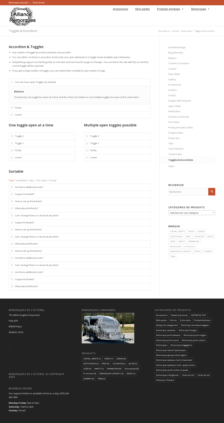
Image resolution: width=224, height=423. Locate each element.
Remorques (198, 9)
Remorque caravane (19, 2)
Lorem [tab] (18, 114)
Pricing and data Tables (180, 127)
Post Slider (174, 122)
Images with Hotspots (179, 100)
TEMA (172, 256)
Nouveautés (175, 246)
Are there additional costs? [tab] (29, 187)
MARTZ (181, 241)
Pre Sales (42, 180)
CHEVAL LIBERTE (177, 231)
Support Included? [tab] (24, 194)
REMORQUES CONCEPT (180, 251)
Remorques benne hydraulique (171, 350)
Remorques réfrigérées (167, 375)
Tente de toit (38, 2)
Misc (32, 180)
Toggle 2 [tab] (19, 136)
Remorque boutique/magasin (195, 325)
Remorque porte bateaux (168, 335)
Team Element (175, 148)
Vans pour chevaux (165, 380)
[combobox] (191, 212)
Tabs (171, 143)
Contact (172, 68)
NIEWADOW (193, 241)
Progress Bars (175, 132)
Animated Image (177, 47)
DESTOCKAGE (176, 236)
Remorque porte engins (195, 335)
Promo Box (174, 138)
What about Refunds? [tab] (26, 208)
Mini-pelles (142, 9)
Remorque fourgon (188, 330)
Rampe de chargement (167, 325)
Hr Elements (174, 84)
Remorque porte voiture (193, 340)
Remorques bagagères (181, 345)
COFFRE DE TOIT (198, 315)
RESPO (198, 251)
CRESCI (191, 231)
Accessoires (120, 9)
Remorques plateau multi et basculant (174, 360)
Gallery (172, 79)
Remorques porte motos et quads (172, 370)
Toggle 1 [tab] (19, 143)
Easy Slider (174, 74)
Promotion (189, 246)
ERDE (188, 236)
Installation (21, 180)
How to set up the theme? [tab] (28, 201)
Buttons (172, 58)
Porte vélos (185, 320)
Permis (173, 320)
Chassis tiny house (179, 315)
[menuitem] (19, 3)
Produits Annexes (168, 9)
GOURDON (199, 236)
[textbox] (192, 212)
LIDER (172, 241)
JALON (210, 236)
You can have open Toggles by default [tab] (35, 82)
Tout (11, 180)
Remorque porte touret (167, 340)
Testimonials (175, 154)
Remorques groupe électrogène (171, 355)
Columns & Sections (178, 63)
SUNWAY (208, 251)
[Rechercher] (112, 14)
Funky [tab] (18, 107)
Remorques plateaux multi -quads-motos (175, 365)
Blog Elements (175, 52)
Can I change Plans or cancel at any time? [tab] (37, 215)
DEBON (201, 231)
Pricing (52, 180)
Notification (174, 111)
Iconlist (172, 95)
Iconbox (172, 90)
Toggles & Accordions (23, 31)
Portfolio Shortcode (178, 116)
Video (171, 166)
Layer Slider (174, 106)
